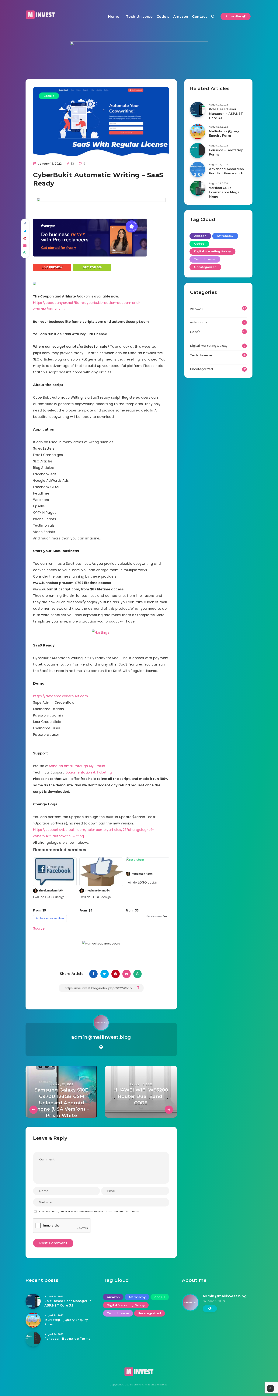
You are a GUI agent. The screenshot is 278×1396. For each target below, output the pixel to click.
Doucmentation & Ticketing (88, 772)
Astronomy (225, 236)
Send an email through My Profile (77, 766)
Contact (199, 17)
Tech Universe (139, 17)
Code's (48, 96)
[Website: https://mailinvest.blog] (101, 1047)
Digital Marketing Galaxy (212, 251)
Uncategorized (205, 267)
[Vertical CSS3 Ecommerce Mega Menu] (197, 188)
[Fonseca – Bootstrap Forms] (197, 150)
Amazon (180, 17)
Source (39, 928)
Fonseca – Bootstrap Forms (226, 152)
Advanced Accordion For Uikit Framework (226, 171)
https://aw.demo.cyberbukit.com (60, 696)
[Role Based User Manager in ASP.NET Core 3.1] (197, 109)
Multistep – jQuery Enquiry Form (224, 133)
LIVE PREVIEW (52, 267)
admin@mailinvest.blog (101, 1037)
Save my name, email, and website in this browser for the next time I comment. (89, 1211)
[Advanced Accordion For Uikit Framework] (197, 169)
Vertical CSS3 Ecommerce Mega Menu (224, 192)
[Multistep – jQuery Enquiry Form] (197, 131)
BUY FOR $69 (92, 267)
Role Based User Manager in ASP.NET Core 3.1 (226, 113)
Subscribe (234, 16)
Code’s (163, 17)
